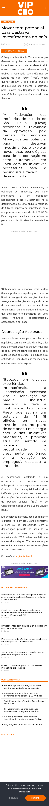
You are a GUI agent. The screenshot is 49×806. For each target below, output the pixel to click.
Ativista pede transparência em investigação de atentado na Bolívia (23, 717)
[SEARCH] (46, 8)
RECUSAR (13, 798)
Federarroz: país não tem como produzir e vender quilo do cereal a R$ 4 (24, 640)
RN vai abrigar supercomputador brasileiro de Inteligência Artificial (21, 710)
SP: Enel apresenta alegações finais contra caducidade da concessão (22, 686)
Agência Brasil (24, 556)
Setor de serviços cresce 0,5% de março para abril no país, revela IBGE (22, 653)
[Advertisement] (24, 258)
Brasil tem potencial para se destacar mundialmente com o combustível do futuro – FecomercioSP (21, 612)
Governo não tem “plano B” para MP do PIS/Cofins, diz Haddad (22, 666)
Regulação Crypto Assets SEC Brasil (23, 724)
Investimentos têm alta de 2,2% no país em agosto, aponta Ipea (24, 627)
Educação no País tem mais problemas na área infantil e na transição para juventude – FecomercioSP (24, 597)
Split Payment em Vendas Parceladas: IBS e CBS (24, 702)
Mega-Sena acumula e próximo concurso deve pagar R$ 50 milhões (23, 694)
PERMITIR (35, 798)
